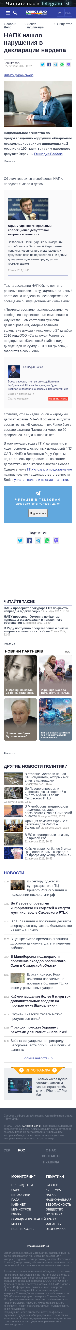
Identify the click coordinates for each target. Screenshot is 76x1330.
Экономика (55, 1229)
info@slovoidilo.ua (38, 1245)
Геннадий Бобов (33, 366)
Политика (54, 1214)
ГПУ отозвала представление (49, 469)
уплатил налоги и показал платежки (41, 479)
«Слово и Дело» (31, 1125)
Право (51, 1219)
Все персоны (22, 1229)
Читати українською (18, 75)
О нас (51, 1150)
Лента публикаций (36, 25)
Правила (51, 1162)
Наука (51, 1194)
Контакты (51, 1156)
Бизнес (52, 1185)
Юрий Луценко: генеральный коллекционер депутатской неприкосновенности (29, 230)
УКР (60, 13)
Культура (53, 1190)
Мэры (16, 1224)
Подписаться (38, 513)
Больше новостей (35, 1058)
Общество (64, 24)
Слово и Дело (10, 25)
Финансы (53, 1224)
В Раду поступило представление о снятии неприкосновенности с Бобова (36, 631)
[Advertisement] (38, 168)
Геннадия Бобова (48, 154)
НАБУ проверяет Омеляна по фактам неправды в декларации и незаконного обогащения (33, 619)
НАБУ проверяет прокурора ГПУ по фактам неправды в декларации (36, 609)
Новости (14, 873)
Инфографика (38, 1070)
